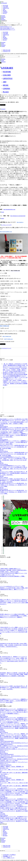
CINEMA (5, 12)
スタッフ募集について (8, 857)
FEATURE (5, 5)
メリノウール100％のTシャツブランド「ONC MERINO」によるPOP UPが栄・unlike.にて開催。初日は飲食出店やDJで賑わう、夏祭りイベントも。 (14, 588)
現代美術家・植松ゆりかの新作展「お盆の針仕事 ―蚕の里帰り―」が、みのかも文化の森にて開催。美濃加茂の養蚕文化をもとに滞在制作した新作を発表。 (14, 674)
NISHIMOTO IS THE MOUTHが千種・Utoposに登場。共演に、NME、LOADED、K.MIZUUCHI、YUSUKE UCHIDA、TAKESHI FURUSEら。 (13, 645)
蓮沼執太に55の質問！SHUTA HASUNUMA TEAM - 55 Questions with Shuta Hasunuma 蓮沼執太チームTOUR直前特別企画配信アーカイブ (15, 374)
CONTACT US (6, 51)
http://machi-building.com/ (6, 231)
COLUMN (5, 6)
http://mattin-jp (20, 222)
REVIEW (5, 835)
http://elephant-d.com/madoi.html (17, 215)
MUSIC (5, 10)
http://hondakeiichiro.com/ (9, 209)
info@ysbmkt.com (8, 339)
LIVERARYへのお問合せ (9, 854)
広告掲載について (7, 856)
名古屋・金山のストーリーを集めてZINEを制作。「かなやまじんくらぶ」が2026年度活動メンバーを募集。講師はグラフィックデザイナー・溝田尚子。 (14, 616)
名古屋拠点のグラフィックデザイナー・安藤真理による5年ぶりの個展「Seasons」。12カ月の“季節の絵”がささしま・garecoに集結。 (14, 701)
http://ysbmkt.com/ (4, 325)
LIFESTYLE (6, 8)
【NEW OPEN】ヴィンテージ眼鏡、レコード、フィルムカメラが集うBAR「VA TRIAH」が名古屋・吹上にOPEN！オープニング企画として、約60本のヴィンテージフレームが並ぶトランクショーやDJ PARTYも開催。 (14, 630)
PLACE (5, 13)
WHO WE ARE (6, 50)
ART (4, 9)
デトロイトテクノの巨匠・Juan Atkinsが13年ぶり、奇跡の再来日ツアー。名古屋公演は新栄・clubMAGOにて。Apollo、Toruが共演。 (13, 687)
